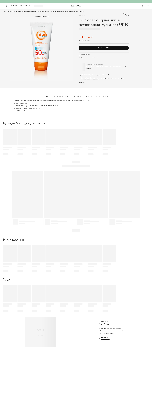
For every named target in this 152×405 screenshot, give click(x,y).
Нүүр (5, 11)
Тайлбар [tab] (46, 96)
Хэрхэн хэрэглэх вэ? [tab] (61, 96)
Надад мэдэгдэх (104, 48)
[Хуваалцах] (124, 14)
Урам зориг (25, 6)
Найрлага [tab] (77, 96)
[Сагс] (148, 6)
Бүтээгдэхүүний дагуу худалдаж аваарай (26, 11)
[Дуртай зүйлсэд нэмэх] (127, 14)
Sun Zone (82, 16)
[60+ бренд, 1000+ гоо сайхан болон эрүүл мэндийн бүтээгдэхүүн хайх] (136, 6)
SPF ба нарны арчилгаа (43, 11)
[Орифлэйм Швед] (76, 5)
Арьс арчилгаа (11, 11)
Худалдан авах (10, 6)
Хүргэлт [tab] (106, 96)
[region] (41, 49)
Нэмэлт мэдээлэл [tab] (92, 96)
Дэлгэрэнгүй (82, 82)
